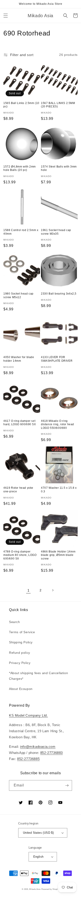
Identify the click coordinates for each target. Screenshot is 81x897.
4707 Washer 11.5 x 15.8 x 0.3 (59, 489)
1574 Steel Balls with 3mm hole (59, 168)
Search (14, 622)
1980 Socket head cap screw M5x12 (18, 295)
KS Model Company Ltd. (28, 715)
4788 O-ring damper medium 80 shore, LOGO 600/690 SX (20, 555)
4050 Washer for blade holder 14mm (18, 359)
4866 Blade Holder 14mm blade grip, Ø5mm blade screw (58, 555)
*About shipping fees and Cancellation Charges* (38, 675)
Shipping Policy (21, 642)
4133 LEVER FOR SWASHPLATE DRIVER (56, 359)
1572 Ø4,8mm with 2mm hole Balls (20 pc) (19, 168)
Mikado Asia (34, 889)
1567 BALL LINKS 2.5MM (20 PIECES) (58, 105)
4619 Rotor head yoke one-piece (18, 489)
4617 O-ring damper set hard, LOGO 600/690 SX (19, 422)
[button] (6, 16)
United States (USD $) (38, 832)
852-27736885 (28, 759)
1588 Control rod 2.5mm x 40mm (20, 232)
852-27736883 (51, 753)
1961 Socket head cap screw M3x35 (56, 232)
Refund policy (19, 652)
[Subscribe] (67, 785)
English (38, 856)
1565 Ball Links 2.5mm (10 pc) (21, 105)
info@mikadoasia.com (37, 746)
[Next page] (53, 590)
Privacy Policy (19, 663)
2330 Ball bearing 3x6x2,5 (58, 293)
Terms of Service (22, 632)
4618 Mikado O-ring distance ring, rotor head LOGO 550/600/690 (57, 424)
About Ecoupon (21, 689)
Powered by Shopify (50, 889)
